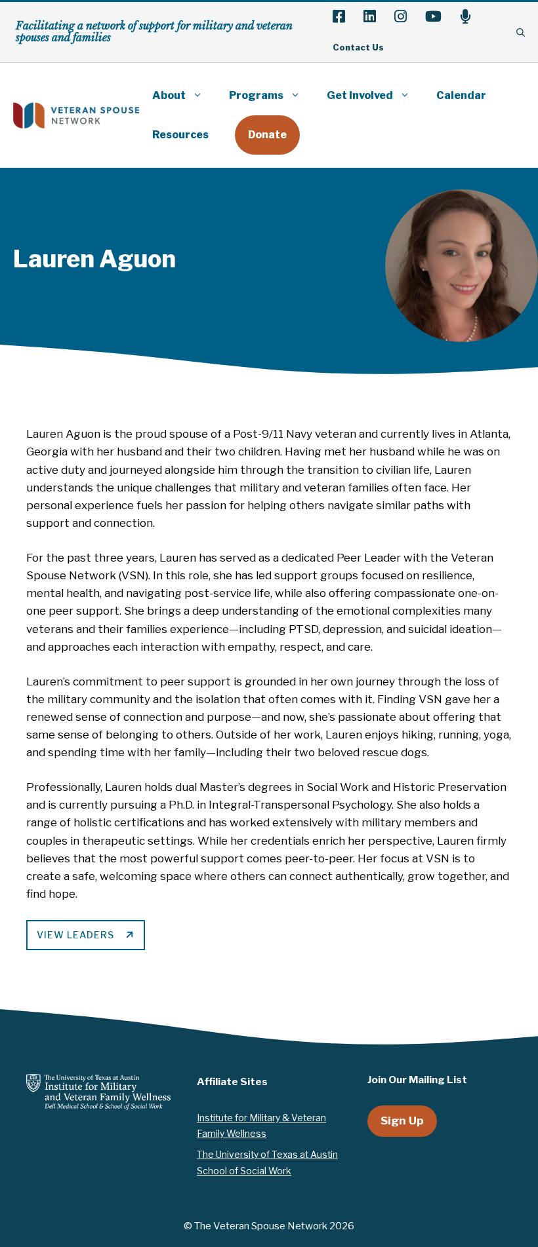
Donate (267, 134)
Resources (180, 134)
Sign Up (402, 1120)
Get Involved (360, 95)
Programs (256, 95)
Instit (207, 1118)
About (169, 95)
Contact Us (358, 47)
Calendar (461, 95)
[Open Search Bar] (520, 32)
